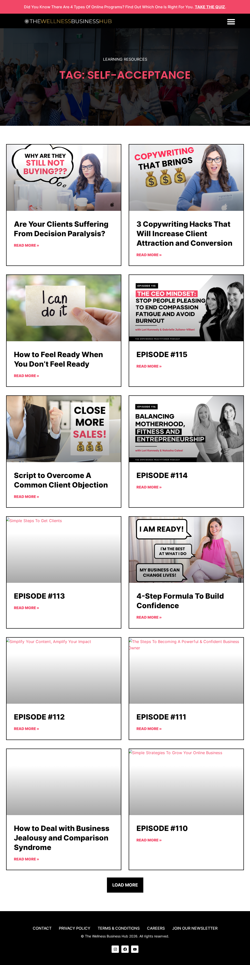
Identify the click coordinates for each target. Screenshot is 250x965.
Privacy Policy (74, 928)
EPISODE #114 (162, 475)
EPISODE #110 (162, 828)
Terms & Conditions (119, 928)
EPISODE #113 (39, 596)
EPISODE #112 (39, 716)
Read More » (26, 245)
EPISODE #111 (161, 716)
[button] (231, 21)
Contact (42, 928)
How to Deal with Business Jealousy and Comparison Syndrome (61, 838)
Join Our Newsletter (195, 928)
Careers (156, 928)
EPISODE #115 (162, 354)
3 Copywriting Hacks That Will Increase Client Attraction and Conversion (184, 233)
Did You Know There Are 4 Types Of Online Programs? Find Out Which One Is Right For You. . (125, 6)
